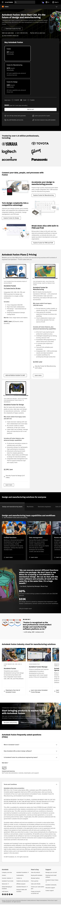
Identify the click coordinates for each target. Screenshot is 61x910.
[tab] (12, 507)
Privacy (3, 900)
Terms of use (51, 900)
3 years (32, 100)
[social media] (7, 894)
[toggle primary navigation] (3, 2)
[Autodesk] (9, 2)
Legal (55, 900)
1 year (24, 100)
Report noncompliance (42, 900)
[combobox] (24, 2)
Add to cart (30, 109)
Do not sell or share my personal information (16, 900)
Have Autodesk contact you (11, 35)
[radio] (17, 53)
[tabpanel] (30, 562)
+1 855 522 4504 (23, 33)
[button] (30, 745)
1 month (16, 100)
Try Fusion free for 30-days (12, 288)
